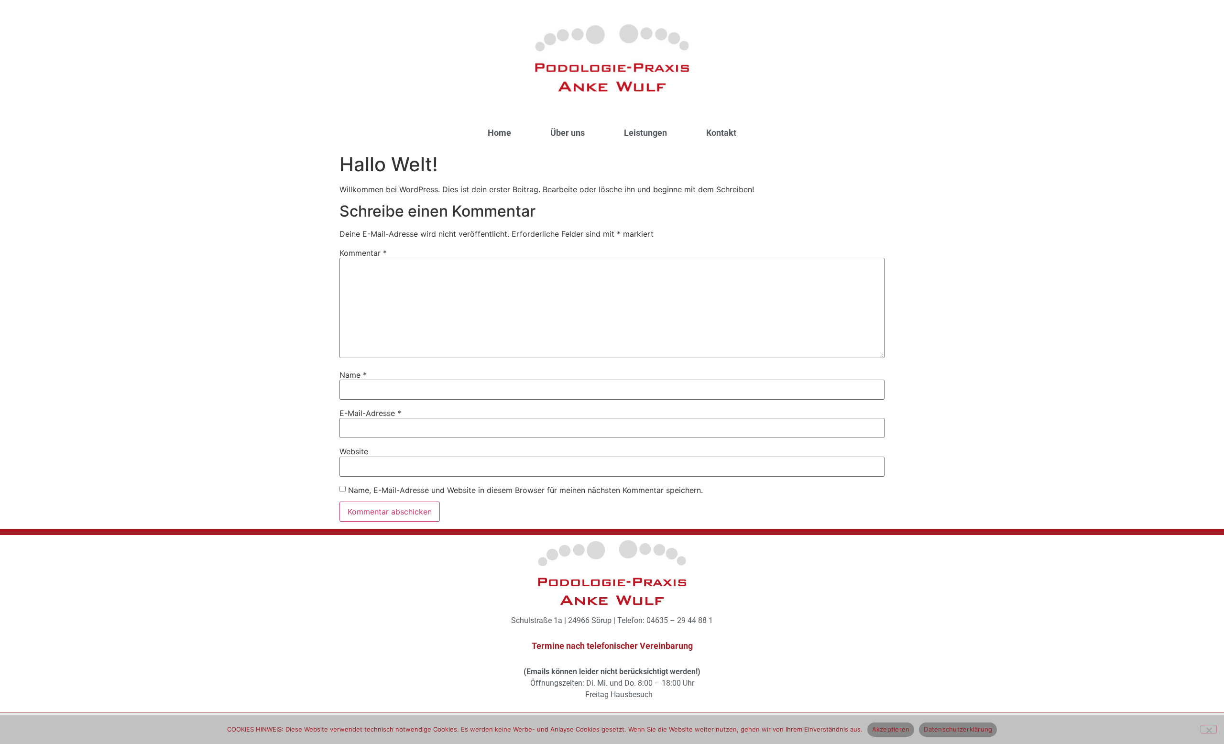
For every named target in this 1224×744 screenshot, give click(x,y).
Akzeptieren (891, 729)
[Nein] (1209, 729)
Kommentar (363, 253)
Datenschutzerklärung (958, 729)
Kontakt (721, 133)
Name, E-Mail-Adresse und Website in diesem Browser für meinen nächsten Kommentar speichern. (525, 490)
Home (499, 133)
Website (353, 451)
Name (353, 375)
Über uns (567, 133)
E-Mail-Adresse (370, 413)
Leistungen (645, 133)
